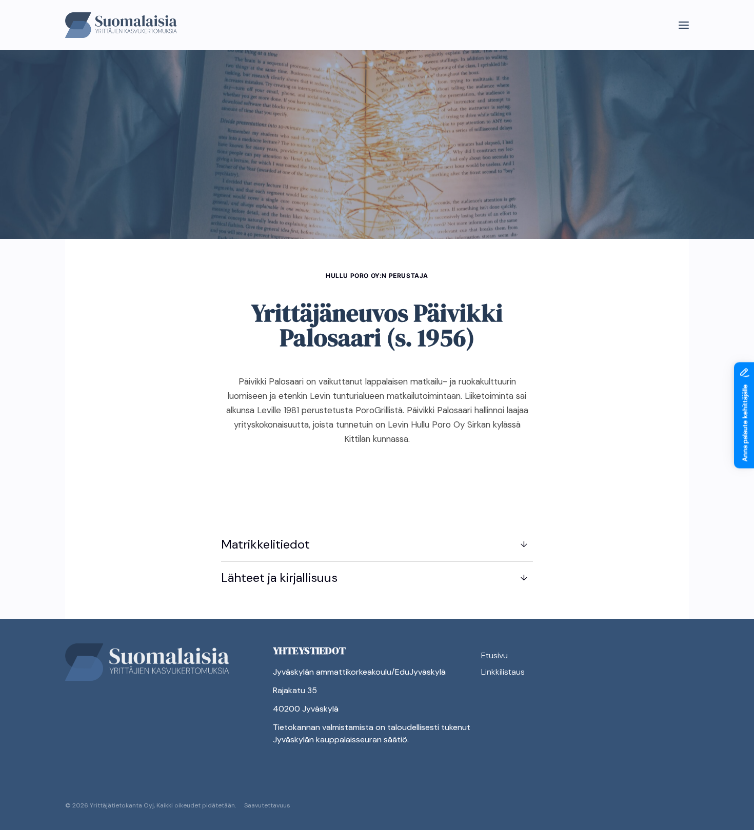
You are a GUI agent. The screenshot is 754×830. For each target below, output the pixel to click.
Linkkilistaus (503, 671)
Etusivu (494, 655)
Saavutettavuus (267, 805)
